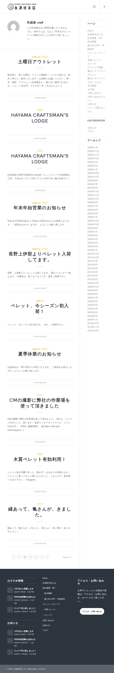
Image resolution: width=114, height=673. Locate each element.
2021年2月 (92, 279)
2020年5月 (92, 304)
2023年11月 (93, 195)
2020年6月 (92, 301)
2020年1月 (92, 319)
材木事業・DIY (94, 38)
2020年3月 (92, 312)
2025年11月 (93, 154)
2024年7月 (92, 184)
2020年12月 (93, 282)
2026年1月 (92, 147)
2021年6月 (92, 264)
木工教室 (91, 85)
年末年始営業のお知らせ (40, 207)
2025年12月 (93, 151)
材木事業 (91, 41)
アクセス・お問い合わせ (92, 611)
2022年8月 (92, 228)
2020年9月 (92, 290)
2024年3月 (92, 187)
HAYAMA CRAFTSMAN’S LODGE (40, 117)
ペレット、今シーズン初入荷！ (40, 308)
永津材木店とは (95, 34)
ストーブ (91, 63)
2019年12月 (93, 323)
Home (90, 30)
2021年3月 (92, 275)
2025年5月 (92, 165)
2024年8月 (92, 180)
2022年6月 (92, 235)
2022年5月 (92, 238)
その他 (90, 89)
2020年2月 (92, 315)
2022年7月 (92, 231)
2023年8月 (92, 202)
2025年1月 (92, 169)
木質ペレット (94, 59)
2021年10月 (93, 257)
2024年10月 (93, 176)
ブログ (44, 56)
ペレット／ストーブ (51, 604)
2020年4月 (92, 308)
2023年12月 (93, 191)
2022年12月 (93, 220)
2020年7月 (92, 297)
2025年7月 (92, 162)
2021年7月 (92, 260)
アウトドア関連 (95, 67)
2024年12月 (93, 172)
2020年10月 (93, 286)
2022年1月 (92, 249)
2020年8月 (92, 293)
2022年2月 (92, 246)
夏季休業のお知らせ (40, 353)
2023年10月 (93, 198)
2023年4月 (92, 209)
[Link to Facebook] (104, 6)
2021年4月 (92, 271)
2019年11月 (93, 326)
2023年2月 (92, 213)
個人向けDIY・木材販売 (54, 598)
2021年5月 (92, 268)
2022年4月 (92, 242)
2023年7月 (92, 205)
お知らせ (36, 56)
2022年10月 (93, 224)
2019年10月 (93, 330)
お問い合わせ (94, 92)
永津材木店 (18, 669)
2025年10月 (93, 158)
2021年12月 (93, 253)
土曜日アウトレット (40, 61)
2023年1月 (92, 216)
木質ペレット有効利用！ (40, 459)
